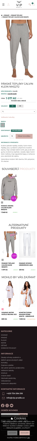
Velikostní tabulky (7, 117)
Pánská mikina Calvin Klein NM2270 (7, 207)
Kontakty (4, 363)
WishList (4, 373)
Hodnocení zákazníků (8, 383)
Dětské (4, 345)
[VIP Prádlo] (19, 4)
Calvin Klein (12, 94)
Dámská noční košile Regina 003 (9, 313)
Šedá (2, 125)
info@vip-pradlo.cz (15, 398)
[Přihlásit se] (8, 4)
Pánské (6, 15)
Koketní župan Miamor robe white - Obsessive (26, 314)
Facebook (2, 405)
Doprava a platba (7, 365)
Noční (3, 343)
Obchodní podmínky (8, 378)
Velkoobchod (5, 381)
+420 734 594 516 (14, 394)
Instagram (7, 405)
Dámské (4, 335)
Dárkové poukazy (8, 348)
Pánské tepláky (16, 15)
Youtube (11, 405)
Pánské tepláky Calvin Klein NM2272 (8, 265)
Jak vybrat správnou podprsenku (12, 368)
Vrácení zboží (6, 376)
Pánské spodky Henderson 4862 (26, 264)
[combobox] (18, 111)
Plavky (4, 340)
